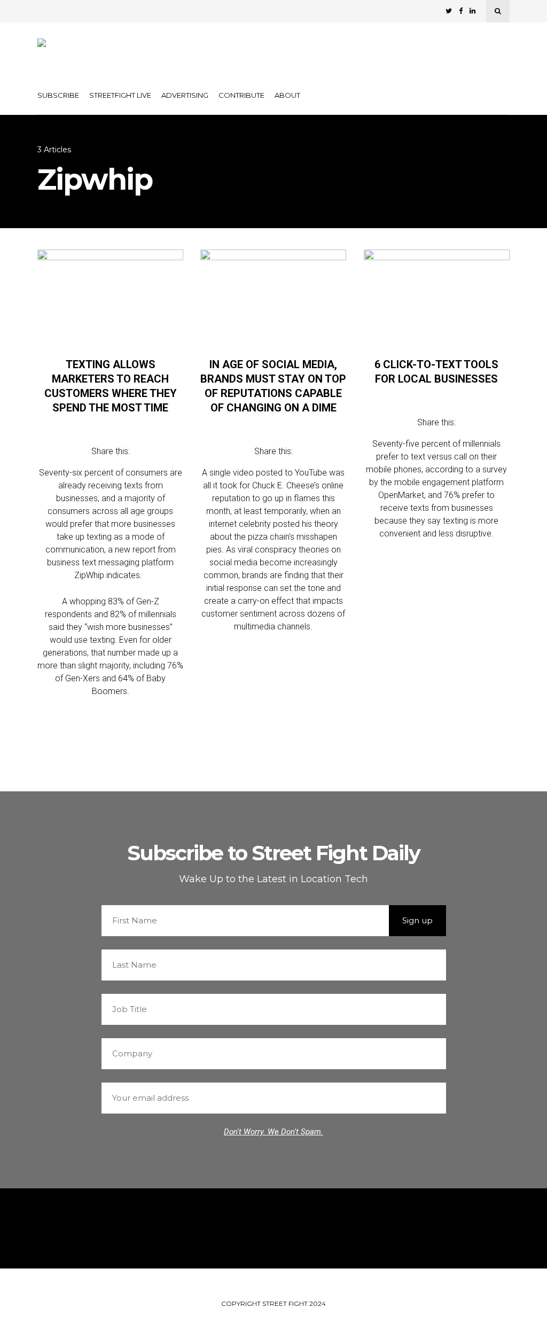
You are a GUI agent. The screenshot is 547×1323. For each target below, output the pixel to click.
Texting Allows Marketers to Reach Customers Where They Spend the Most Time (110, 386)
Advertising (184, 95)
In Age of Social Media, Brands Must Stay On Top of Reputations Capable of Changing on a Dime (273, 386)
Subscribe (58, 95)
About (287, 95)
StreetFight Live (120, 95)
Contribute (241, 95)
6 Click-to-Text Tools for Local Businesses (436, 371)
